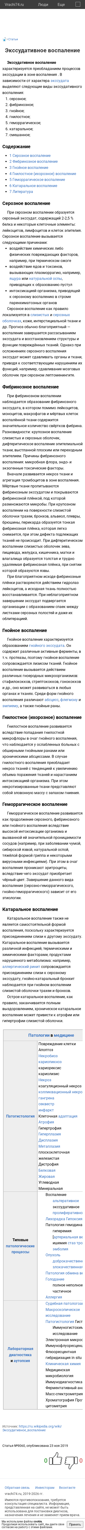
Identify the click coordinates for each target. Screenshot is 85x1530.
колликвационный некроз (61, 1092)
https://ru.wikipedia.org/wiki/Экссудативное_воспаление (32, 1428)
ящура (15, 278)
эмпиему (10, 706)
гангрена (46, 1098)
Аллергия (54, 1297)
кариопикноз (50, 1062)
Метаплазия (49, 1146)
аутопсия (22, 1361)
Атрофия (46, 1122)
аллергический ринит (21, 966)
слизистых (39, 315)
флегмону (69, 700)
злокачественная (68, 1267)
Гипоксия (74, 1219)
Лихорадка (55, 1219)
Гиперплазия (49, 1134)
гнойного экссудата (46, 645)
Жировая (46, 1176)
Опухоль (53, 1255)
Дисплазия (48, 1140)
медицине (64, 1035)
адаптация (67, 1116)
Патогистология (20, 1116)
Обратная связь (17, 1487)
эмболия (60, 1249)
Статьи (13, 39)
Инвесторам (44, 1487)
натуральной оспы (45, 278)
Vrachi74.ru (14, 4)
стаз (72, 1243)
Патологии (39, 1035)
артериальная (66, 1237)
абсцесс (52, 700)
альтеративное (66, 1201)
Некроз (44, 1080)
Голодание (55, 1279)
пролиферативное (69, 1213)
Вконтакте (67, 1487)
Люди (43, 4)
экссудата (60, 80)
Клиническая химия (63, 1364)
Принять (75, 1524)
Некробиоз (48, 1056)
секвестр (46, 1104)
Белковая (46, 1170)
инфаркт (46, 1110)
